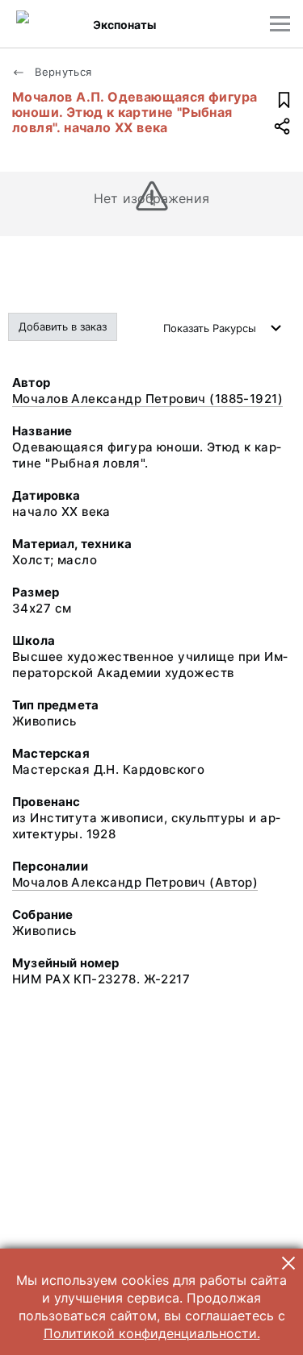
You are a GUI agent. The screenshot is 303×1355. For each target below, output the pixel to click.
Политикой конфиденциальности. (152, 1333)
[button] (288, 1263)
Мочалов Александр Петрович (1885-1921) (147, 398)
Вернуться (62, 71)
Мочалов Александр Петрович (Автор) (135, 882)
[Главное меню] (280, 23)
